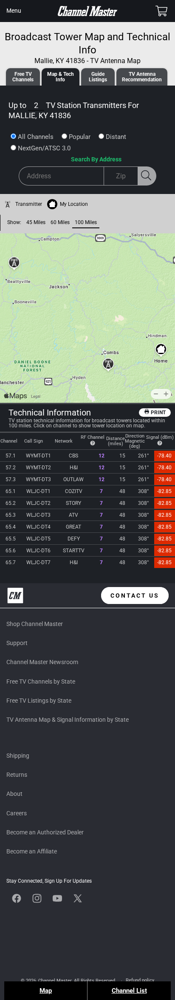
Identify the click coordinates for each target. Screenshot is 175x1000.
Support (17, 643)
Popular (79, 137)
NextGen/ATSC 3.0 (44, 148)
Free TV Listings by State (38, 700)
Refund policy (140, 980)
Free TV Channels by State (40, 681)
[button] (13, 11)
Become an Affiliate (31, 851)
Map (46, 990)
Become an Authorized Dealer (45, 832)
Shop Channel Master (34, 623)
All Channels (36, 137)
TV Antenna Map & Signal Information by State (67, 719)
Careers (16, 813)
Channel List (129, 990)
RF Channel (92, 437)
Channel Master (54, 980)
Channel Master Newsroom (42, 662)
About (14, 793)
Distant (116, 137)
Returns (16, 774)
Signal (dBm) (160, 437)
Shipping (17, 755)
